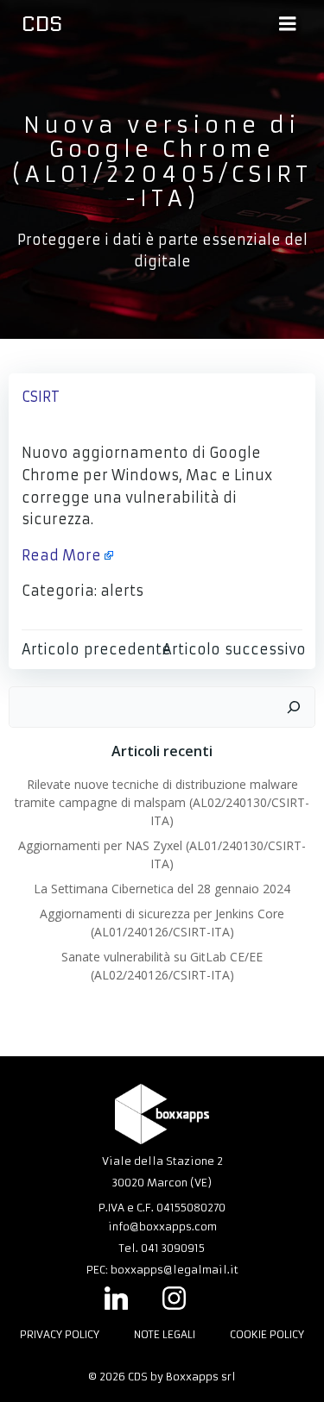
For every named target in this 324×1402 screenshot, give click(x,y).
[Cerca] (293, 707)
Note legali (164, 1334)
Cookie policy (267, 1334)
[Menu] (287, 24)
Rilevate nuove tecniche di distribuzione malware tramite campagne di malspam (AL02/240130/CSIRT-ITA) (162, 802)
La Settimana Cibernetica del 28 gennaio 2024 (162, 888)
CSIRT (41, 396)
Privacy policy (59, 1334)
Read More (61, 555)
